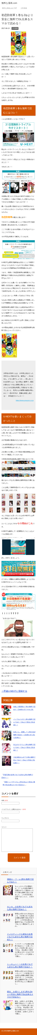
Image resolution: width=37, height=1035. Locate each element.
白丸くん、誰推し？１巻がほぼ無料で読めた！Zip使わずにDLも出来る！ (24, 735)
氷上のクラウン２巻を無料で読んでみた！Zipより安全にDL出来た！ (24, 747)
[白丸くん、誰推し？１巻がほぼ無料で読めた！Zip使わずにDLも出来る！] (6, 739)
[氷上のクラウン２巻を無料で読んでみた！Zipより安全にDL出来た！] (6, 751)
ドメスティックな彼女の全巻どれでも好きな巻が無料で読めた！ (20, 937)
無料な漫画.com (9, 3)
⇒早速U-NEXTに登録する (14, 691)
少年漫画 (15, 28)
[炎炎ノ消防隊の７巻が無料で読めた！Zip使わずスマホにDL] (6, 714)
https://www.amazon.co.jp (25, 400)
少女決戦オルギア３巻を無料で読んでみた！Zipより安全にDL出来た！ (24, 760)
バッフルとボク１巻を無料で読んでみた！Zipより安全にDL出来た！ (24, 722)
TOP (10, 8)
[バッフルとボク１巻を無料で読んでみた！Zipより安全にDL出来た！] (6, 726)
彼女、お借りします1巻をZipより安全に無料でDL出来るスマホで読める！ (20, 994)
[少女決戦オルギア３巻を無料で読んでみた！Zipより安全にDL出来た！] (6, 764)
